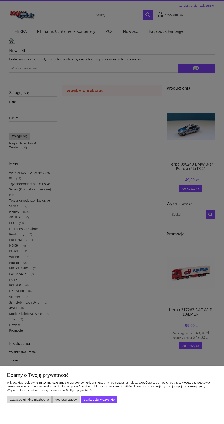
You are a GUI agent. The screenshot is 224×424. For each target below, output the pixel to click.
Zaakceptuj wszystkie (99, 399)
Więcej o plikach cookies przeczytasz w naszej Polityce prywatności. (50, 390)
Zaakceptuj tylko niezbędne (29, 399)
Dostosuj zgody (66, 399)
